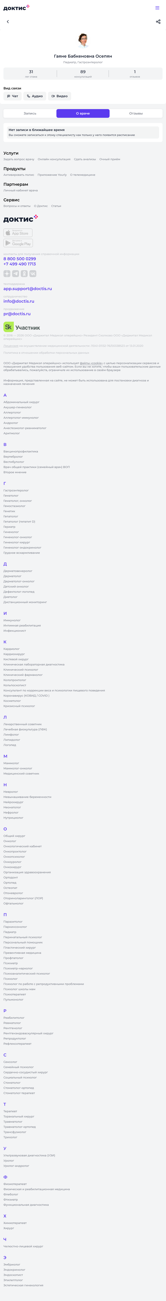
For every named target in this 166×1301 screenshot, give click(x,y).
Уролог (8, 1160)
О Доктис (41, 206)
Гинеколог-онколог (17, 537)
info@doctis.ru (18, 301)
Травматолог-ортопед (19, 1127)
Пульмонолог (13, 999)
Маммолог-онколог (17, 768)
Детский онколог (16, 586)
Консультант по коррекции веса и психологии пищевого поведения (54, 690)
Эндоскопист (13, 1275)
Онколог (9, 841)
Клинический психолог (20, 669)
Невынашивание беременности (27, 797)
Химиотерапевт (15, 1223)
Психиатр (10, 963)
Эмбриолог (11, 1264)
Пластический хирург (19, 947)
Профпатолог (13, 958)
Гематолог (11, 495)
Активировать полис (18, 175)
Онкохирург (12, 867)
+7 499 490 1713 (19, 263)
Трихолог (10, 1137)
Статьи (56, 206)
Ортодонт (10, 877)
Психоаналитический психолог (26, 973)
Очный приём (109, 159)
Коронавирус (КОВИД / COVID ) (26, 695)
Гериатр (9, 527)
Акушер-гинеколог (17, 407)
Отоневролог (13, 893)
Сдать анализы (85, 159)
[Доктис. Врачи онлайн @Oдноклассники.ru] (24, 273)
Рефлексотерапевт (17, 1044)
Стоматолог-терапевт (19, 1093)
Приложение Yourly (52, 175)
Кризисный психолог (19, 706)
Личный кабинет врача (20, 190)
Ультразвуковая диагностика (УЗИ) (29, 1155)
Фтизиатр (10, 1199)
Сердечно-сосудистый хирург (25, 1072)
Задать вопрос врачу (18, 159)
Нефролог (11, 812)
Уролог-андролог (16, 1166)
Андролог (10, 423)
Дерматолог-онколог (19, 581)
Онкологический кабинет (22, 846)
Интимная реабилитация (22, 625)
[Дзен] (6, 273)
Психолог (10, 979)
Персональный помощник (23, 942)
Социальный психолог (20, 1077)
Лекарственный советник (22, 724)
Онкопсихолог (14, 857)
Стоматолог (12, 1083)
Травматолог (12, 1121)
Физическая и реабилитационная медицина (36, 1189)
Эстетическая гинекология (23, 1285)
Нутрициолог (13, 818)
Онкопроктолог (15, 851)
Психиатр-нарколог (18, 968)
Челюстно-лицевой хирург (23, 1246)
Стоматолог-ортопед (18, 1088)
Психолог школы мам (19, 989)
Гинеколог (11, 532)
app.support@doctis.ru (27, 288)
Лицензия (10, 346)
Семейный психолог (18, 1067)
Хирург (8, 1228)
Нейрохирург (13, 802)
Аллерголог (12, 412)
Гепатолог (10, 516)
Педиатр (9, 932)
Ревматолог (12, 1023)
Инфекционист (14, 631)
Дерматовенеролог (17, 571)
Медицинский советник (21, 773)
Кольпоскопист (14, 685)
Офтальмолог (13, 903)
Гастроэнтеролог (16, 490)
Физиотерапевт (15, 1184)
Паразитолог (12, 921)
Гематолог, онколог (17, 501)
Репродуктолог (14, 1038)
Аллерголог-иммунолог (21, 418)
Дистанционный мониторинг (25, 602)
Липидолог (11, 740)
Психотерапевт (14, 994)
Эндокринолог (14, 1270)
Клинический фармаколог (23, 675)
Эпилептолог (13, 1280)
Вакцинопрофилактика (20, 451)
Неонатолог (12, 807)
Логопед (9, 745)
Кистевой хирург (16, 659)
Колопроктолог (14, 680)
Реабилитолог (13, 1018)
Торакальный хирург (18, 1116)
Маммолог (11, 763)
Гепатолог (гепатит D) (19, 521)
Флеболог (10, 1194)
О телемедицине (82, 175)
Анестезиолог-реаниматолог (24, 428)
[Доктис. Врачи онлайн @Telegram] (15, 273)
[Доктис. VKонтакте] (32, 273)
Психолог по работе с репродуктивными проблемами (43, 984)
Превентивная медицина (22, 953)
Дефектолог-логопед (18, 592)
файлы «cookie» (91, 363)
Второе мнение (15, 472)
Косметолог (12, 701)
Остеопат (10, 888)
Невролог (10, 792)
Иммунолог (12, 620)
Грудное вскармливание (21, 553)
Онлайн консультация (54, 159)
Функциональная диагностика (26, 1205)
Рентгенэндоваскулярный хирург (28, 1033)
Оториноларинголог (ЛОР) (23, 898)
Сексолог (10, 1062)
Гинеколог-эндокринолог (22, 547)
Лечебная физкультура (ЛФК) (25, 729)
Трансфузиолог (14, 1132)
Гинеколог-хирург (16, 542)
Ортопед (9, 883)
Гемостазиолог (14, 506)
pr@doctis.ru (17, 313)
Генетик (9, 511)
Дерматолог (12, 576)
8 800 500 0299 (19, 258)
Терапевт (10, 1111)
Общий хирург (14, 836)
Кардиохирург (14, 654)
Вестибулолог (13, 462)
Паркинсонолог (15, 927)
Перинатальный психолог (22, 937)
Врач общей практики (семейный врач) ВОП (36, 467)
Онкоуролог (12, 862)
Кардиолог (11, 649)
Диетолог (10, 597)
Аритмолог (11, 433)
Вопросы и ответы (16, 206)
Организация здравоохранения (27, 872)
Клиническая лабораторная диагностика (33, 664)
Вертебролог (13, 456)
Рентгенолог (12, 1028)
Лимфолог (11, 734)
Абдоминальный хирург (21, 402)
